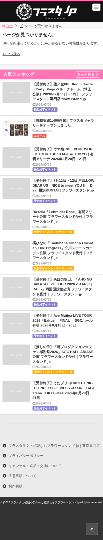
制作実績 (15, 486)
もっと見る (86, 74)
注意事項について (22, 476)
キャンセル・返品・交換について (34, 466)
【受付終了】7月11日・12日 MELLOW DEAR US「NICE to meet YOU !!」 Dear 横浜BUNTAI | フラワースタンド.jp (63, 185)
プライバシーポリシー (26, 456)
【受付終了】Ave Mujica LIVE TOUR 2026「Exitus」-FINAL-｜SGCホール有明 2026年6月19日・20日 (62, 320)
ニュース (39, 135)
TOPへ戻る (11, 54)
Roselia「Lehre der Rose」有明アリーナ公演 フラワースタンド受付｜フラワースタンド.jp (62, 217)
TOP (9, 26)
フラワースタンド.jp (46, 12)
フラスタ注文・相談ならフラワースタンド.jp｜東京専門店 (54, 446)
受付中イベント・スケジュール (53, 231)
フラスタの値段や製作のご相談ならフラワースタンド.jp (45, 502)
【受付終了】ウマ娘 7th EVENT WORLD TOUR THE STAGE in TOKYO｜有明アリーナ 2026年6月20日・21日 (63, 154)
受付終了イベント (45, 109)
